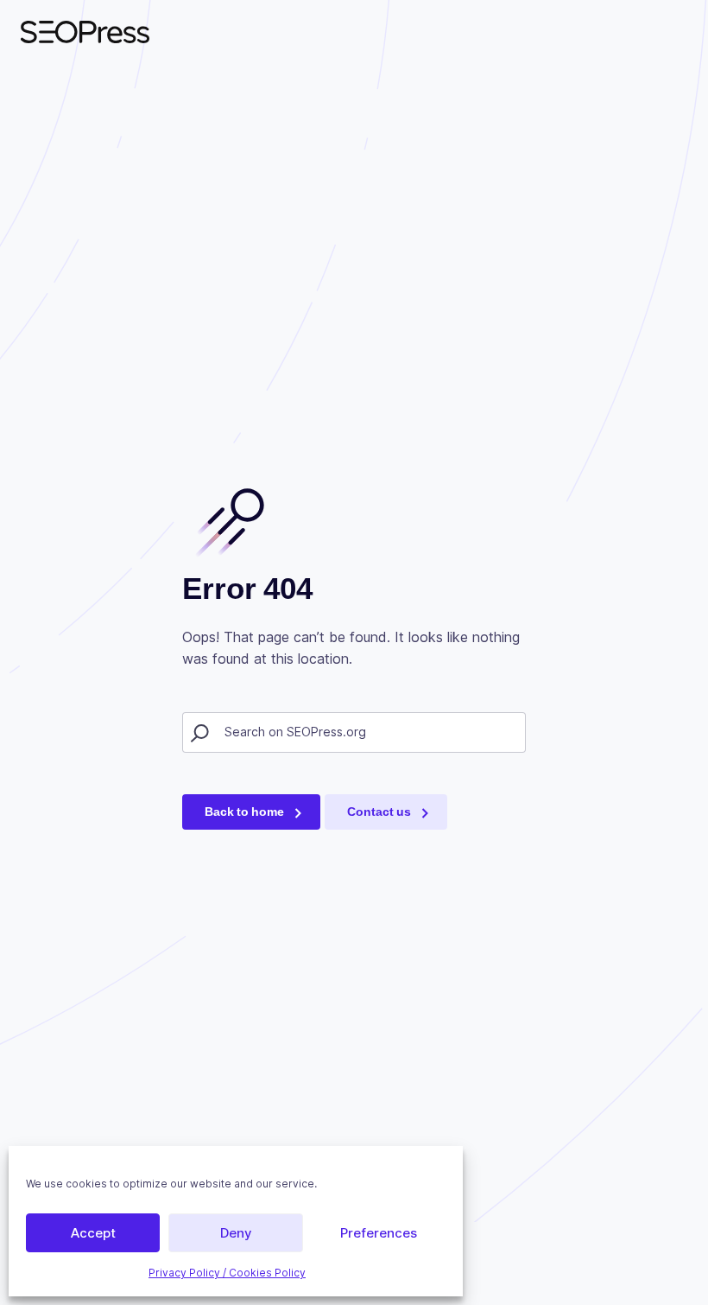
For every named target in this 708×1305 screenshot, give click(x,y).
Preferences (378, 1233)
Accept (93, 1233)
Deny (236, 1233)
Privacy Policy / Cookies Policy (227, 1272)
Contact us (379, 811)
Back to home (244, 811)
